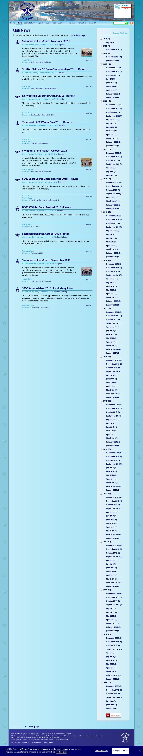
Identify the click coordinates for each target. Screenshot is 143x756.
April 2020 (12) (112, 197)
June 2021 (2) (111, 175)
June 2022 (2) (111, 127)
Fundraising (62, 237)
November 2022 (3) (114, 108)
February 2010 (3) (113, 675)
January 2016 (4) (112, 397)
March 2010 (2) (112, 671)
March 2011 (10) (112, 623)
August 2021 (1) (112, 168)
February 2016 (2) (113, 394)
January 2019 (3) (112, 257)
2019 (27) (107, 212)
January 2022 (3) (112, 146)
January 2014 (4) (112, 490)
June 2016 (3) (111, 379)
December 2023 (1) (113, 68)
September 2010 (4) (114, 649)
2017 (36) (107, 308)
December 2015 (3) (113, 405)
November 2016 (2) (114, 364)
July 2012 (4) (111, 564)
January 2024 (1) (112, 60)
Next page (34, 727)
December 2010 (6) (113, 638)
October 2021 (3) (113, 160)
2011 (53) (107, 590)
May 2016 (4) (111, 382)
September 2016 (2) (114, 371)
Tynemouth (44, 143)
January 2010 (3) (112, 679)
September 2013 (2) (114, 508)
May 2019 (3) (111, 242)
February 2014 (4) (113, 486)
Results (61, 73)
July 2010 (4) (111, 656)
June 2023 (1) (111, 83)
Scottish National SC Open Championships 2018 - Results (54, 69)
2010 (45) (107, 634)
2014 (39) (107, 449)
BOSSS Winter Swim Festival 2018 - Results (46, 207)
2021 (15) (107, 149)
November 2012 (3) (114, 549)
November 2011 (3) (114, 597)
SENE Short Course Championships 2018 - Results (50, 178)
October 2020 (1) (113, 190)
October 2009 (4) (113, 693)
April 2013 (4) (111, 527)
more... (89, 60)
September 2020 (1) (114, 194)
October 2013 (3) (113, 504)
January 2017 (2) (112, 353)
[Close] (139, 751)
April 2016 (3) (111, 386)
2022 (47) (107, 101)
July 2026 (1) (111, 42)
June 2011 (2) (111, 612)
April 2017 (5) (111, 342)
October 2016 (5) (113, 367)
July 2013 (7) (111, 516)
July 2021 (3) (111, 171)
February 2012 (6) (113, 583)
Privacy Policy (15, 742)
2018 (32, 62)
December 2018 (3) (113, 264)
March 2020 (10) (112, 201)
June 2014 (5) (111, 471)
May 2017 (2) (111, 338)
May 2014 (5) (111, 475)
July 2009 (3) (111, 701)
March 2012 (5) (112, 579)
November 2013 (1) (114, 501)
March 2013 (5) (112, 531)
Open (53, 200)
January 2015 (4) (112, 445)
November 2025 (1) (114, 49)
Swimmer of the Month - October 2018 (44, 150)
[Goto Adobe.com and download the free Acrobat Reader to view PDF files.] (113, 717)
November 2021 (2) (114, 156)
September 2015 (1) (114, 416)
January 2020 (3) (112, 208)
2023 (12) (107, 64)
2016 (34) (107, 356)
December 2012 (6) (113, 545)
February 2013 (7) (113, 534)
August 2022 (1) (112, 120)
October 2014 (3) (113, 460)
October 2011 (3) (113, 601)
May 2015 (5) (111, 431)
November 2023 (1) (114, 71)
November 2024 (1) (114, 57)
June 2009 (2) (111, 705)
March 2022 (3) (112, 138)
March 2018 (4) (112, 297)
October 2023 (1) (113, 75)
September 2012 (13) (114, 556)
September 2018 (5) (114, 275)
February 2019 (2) (113, 253)
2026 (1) (106, 38)
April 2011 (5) (111, 619)
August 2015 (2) (112, 419)
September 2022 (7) (114, 116)
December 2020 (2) (113, 182)
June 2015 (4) (111, 427)
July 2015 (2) (111, 423)
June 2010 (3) (111, 660)
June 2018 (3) (111, 286)
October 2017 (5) (113, 319)
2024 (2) (106, 53)
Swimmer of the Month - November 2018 (46, 41)
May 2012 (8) (111, 571)
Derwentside (46, 115)
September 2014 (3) (114, 464)
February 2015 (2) (113, 442)
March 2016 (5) (112, 390)
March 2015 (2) (112, 438)
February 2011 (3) (113, 627)
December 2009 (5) (113, 686)
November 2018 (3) (114, 267)
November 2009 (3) (114, 690)
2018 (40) (107, 260)
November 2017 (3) (114, 316)
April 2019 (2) (111, 245)
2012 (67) (107, 542)
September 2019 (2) (114, 227)
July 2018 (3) (111, 282)
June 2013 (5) (111, 519)
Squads (62, 45)
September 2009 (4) (114, 697)
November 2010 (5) (114, 642)
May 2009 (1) (111, 708)
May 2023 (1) (111, 86)
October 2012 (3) (113, 553)
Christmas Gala (36, 115)
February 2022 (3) (113, 142)
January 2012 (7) (112, 586)
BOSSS (33, 227)
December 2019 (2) (113, 216)
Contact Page (78, 35)
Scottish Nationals (50, 88)
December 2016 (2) (113, 360)
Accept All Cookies (120, 751)
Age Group (34, 200)
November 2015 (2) (114, 408)
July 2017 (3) (111, 331)
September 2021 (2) (114, 164)
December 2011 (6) (113, 593)
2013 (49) (107, 493)
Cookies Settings (101, 751)
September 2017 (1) (114, 323)
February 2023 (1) (113, 94)
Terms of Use (26, 742)
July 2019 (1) (111, 234)
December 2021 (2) (113, 153)
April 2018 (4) (111, 294)
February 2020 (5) (113, 205)
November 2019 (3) (114, 219)
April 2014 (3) (111, 479)
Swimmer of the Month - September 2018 (46, 260)
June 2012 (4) (111, 568)
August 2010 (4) (112, 653)
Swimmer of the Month (43, 62)
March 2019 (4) (112, 249)
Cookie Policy (36, 742)
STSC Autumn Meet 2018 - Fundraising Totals (47, 288)
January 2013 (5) (112, 538)
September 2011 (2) (114, 605)
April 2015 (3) (111, 434)
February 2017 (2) (113, 349)
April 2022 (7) (111, 134)
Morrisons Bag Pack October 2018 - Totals (45, 233)
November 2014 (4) (114, 456)
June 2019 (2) (111, 238)
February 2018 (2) (113, 301)
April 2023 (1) (111, 90)
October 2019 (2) (113, 223)
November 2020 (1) (114, 186)
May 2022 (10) (111, 131)
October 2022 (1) (113, 112)
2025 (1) (106, 46)
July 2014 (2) (111, 468)
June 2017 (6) (111, 334)
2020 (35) (107, 179)
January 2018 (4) (112, 305)
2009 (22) (107, 682)
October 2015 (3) (113, 412)
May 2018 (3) (111, 290)
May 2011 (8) (111, 616)
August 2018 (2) (112, 279)
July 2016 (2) (111, 375)
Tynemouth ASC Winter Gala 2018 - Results (46, 122)
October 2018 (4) (113, 271)
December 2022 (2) (113, 105)
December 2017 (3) (113, 312)
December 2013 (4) (113, 497)
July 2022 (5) (111, 123)
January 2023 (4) (112, 97)
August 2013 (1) (112, 512)
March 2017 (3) (112, 345)
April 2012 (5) (111, 575)
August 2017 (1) (112, 327)
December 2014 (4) (113, 453)
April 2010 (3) (111, 668)
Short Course (35, 88)
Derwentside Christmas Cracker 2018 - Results (48, 95)
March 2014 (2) (112, 482)
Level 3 (33, 143)
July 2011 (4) (111, 608)
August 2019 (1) (112, 230)
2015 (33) (107, 401)
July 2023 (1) (111, 79)
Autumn (45, 308)
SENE (57, 200)
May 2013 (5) (111, 523)
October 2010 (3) (113, 645)
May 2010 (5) (111, 664)
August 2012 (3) (112, 560)
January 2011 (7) (112, 631)
